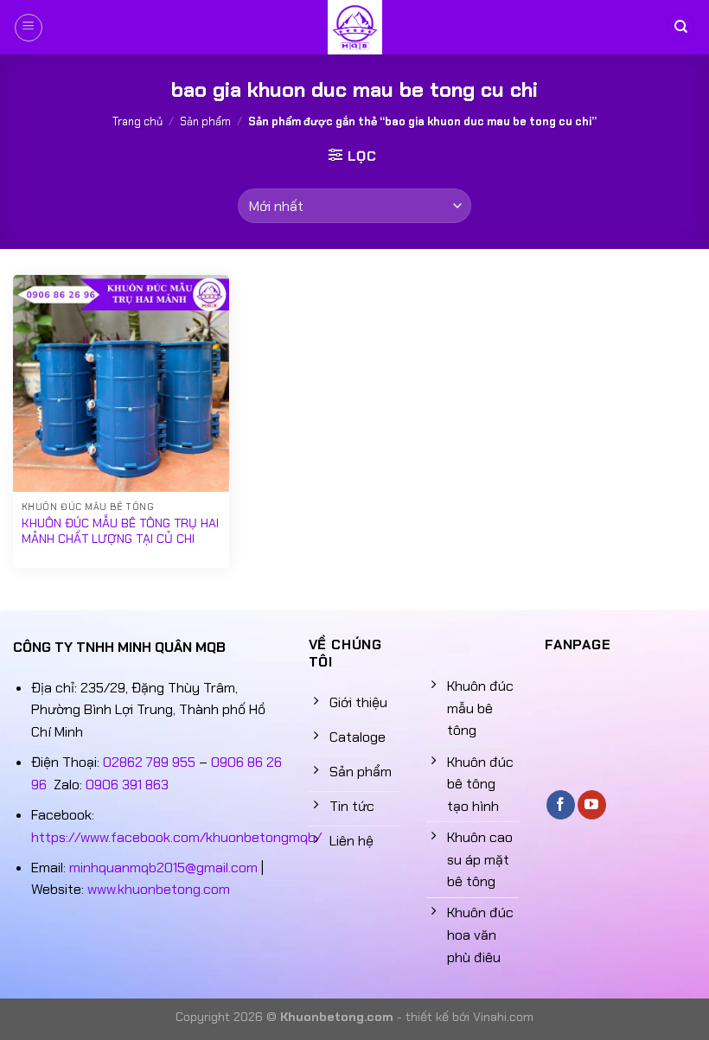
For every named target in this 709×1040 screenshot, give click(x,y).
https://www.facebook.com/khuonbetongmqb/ (176, 837)
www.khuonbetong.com (158, 889)
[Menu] (28, 27)
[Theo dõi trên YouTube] (592, 805)
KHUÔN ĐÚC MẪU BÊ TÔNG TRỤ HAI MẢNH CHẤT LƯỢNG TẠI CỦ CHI (120, 531)
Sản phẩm (205, 121)
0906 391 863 (127, 784)
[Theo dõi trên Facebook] (560, 805)
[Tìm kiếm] (680, 27)
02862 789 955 (149, 762)
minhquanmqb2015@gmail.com (163, 867)
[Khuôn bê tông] (354, 27)
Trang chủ (137, 121)
